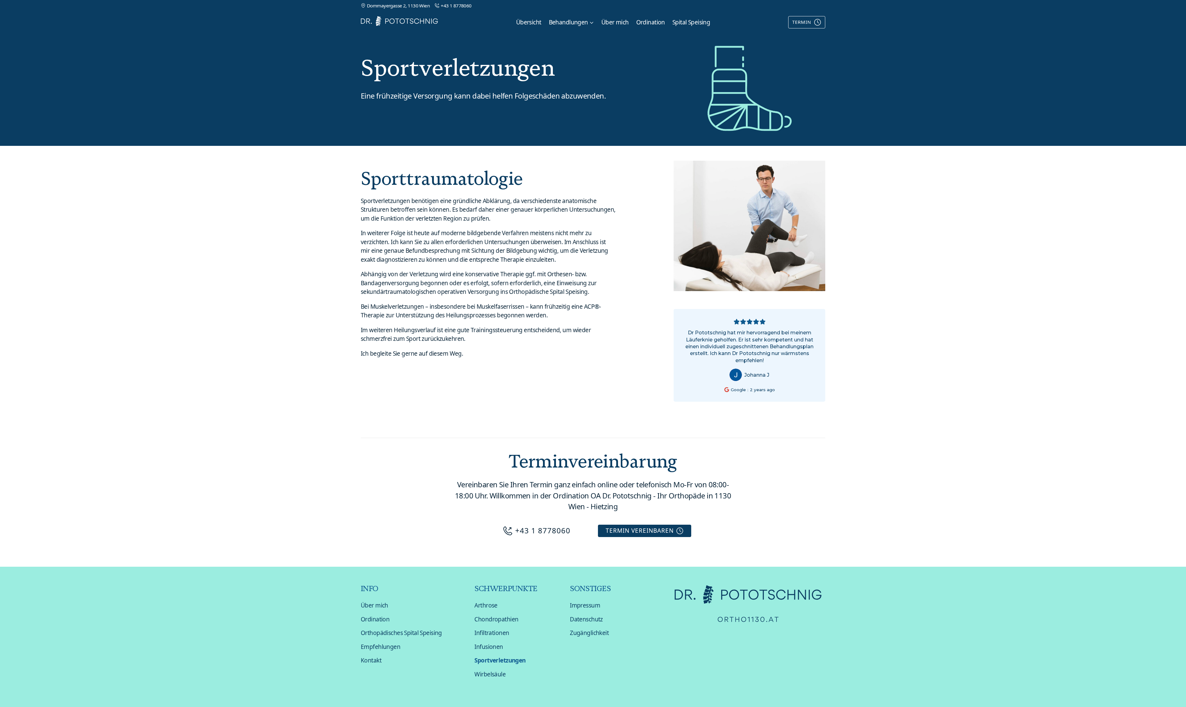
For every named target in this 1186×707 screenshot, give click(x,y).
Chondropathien (496, 619)
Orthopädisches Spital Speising (401, 633)
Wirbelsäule (490, 674)
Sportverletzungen (499, 660)
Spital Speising (691, 22)
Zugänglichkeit (589, 633)
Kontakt (371, 660)
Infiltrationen (491, 633)
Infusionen (488, 647)
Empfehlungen (380, 647)
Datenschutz (586, 619)
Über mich (615, 22)
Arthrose (485, 605)
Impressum (585, 605)
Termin (801, 22)
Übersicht (528, 22)
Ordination (650, 22)
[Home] (399, 22)
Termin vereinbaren (640, 531)
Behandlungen (568, 22)
